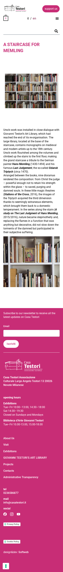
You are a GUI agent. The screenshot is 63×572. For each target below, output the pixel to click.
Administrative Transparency (20, 477)
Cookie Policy (13, 541)
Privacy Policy (13, 524)
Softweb (23, 552)
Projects (8, 464)
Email (6, 326)
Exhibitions (9, 451)
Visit (6, 444)
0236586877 (10, 493)
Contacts (8, 470)
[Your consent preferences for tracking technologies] (6, 566)
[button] (57, 18)
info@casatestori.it (14, 502)
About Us (8, 438)
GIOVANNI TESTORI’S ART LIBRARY (25, 457)
